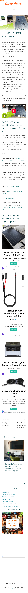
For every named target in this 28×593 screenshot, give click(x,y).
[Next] (23, 457)
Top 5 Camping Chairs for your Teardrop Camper (20, 423)
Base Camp (5, 492)
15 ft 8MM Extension (8, 198)
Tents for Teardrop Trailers (10, 506)
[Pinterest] (16, 591)
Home (6, 583)
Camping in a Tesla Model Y (6, 422)
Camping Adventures (8, 497)
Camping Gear (6, 26)
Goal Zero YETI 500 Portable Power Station (14, 364)
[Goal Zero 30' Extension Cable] (13, 387)
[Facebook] (12, 591)
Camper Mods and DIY (8, 494)
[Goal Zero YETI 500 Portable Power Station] (13, 359)
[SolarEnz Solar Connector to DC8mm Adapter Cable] (13, 307)
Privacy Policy (18, 583)
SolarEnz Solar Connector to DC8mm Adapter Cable (14, 313)
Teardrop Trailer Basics (9, 504)
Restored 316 (14, 588)
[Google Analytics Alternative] (14, 0)
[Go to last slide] (5, 457)
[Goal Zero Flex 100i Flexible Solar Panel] (13, 249)
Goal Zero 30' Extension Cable (14, 392)
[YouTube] (14, 591)
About (11, 583)
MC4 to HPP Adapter (12, 186)
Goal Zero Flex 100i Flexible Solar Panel (14, 253)
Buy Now (13, 263)
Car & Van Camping (7, 501)
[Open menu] (14, 10)
